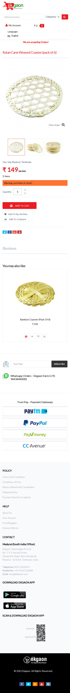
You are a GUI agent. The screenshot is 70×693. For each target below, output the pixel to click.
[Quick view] (32, 336)
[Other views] (10, 148)
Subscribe (59, 363)
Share (9, 232)
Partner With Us (10, 528)
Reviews (9, 248)
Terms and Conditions (14, 477)
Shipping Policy (10, 492)
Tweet (5, 232)
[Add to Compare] (44, 336)
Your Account (9, 518)
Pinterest (19, 232)
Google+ (14, 232)
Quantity (7, 191)
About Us (7, 513)
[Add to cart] (26, 336)
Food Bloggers (10, 523)
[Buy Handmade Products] (12, 5)
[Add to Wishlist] (38, 336)
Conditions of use (12, 482)
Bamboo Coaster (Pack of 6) (35, 319)
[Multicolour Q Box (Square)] (16, 147)
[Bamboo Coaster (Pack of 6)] (35, 292)
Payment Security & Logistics (17, 497)
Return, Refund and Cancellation (18, 487)
